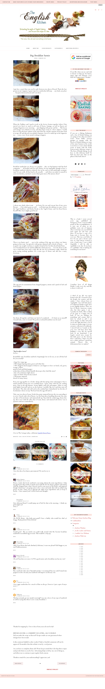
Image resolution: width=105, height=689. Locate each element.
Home (28, 48)
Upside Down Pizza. (44, 433)
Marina (18, 467)
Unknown (19, 594)
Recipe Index (50, 2)
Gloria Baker (19, 542)
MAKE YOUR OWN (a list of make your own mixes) (28, 2)
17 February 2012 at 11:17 (22, 501)
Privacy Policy (62, 2)
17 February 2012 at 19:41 (22, 582)
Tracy (18, 515)
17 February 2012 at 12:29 (22, 516)
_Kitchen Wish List (80, 536)
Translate (78, 177)
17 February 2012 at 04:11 (22, 469)
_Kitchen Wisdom (79, 528)
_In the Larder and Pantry (82, 531)
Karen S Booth (20, 555)
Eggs (20, 436)
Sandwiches (35, 436)
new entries (18, 663)
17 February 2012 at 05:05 (23, 480)
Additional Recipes (72, 48)
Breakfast (15, 436)
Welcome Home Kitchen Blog (81, 518)
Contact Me (6, 2)
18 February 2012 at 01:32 (23, 596)
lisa (17, 581)
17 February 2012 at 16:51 (22, 568)
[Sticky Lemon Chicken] (81, 438)
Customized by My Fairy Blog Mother (94, 675)
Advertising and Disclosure (78, 2)
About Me (36, 48)
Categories (58, 48)
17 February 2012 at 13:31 (22, 543)
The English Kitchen (9, 675)
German (18, 567)
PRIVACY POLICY (81, 88)
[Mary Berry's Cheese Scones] (81, 506)
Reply (14, 474)
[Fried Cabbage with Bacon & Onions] (81, 416)
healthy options (26, 436)
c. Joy (18, 528)
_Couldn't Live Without (81, 533)
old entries (62, 663)
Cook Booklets (46, 48)
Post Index (93, 2)
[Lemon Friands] (81, 461)
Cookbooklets (76, 521)
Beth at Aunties (20, 479)
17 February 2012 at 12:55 (22, 529)
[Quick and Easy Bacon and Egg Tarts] (81, 484)
